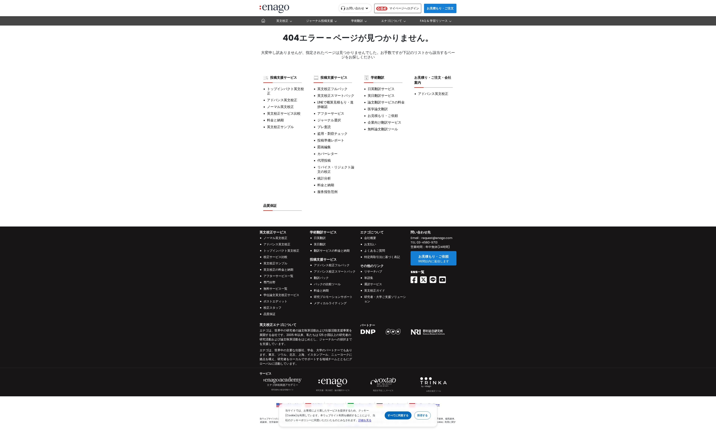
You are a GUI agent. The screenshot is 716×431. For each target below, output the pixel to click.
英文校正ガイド (374, 290)
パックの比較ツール (327, 284)
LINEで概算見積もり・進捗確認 (335, 104)
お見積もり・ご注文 (440, 8)
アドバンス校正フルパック (332, 265)
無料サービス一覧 (275, 289)
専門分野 (269, 282)
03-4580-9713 (426, 242)
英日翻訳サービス (381, 95)
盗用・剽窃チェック (332, 133)
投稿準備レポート (330, 140)
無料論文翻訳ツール (383, 129)
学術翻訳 (377, 77)
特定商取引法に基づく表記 (382, 257)
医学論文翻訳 (378, 109)
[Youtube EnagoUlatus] (444, 278)
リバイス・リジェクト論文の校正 (335, 169)
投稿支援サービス (283, 77)
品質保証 (270, 205)
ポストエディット (275, 301)
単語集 (368, 278)
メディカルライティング (330, 303)
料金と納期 (275, 120)
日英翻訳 (320, 238)
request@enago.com (436, 238)
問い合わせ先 (421, 232)
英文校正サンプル (280, 127)
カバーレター (327, 154)
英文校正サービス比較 (284, 113)
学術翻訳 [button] (357, 21)
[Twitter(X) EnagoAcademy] (425, 278)
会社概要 (370, 238)
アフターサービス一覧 (278, 276)
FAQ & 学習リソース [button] (434, 21)
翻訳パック (321, 278)
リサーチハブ (373, 271)
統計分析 (324, 178)
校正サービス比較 (275, 257)
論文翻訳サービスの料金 (386, 102)
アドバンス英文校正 (282, 100)
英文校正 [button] (282, 21)
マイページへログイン (404, 8)
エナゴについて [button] (391, 21)
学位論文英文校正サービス (281, 295)
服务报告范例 (327, 192)
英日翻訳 (320, 244)
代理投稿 (324, 160)
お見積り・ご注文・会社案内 (432, 80)
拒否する (422, 415)
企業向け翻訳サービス (384, 122)
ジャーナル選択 (329, 120)
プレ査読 (324, 127)
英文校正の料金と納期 (278, 270)
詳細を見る (364, 420)
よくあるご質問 (374, 250)
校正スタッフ (272, 308)
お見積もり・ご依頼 (383, 116)
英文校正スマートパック (335, 95)
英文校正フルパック (332, 89)
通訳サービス (373, 284)
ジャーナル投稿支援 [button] (319, 21)
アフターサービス (330, 113)
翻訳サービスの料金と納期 (332, 250)
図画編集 (324, 147)
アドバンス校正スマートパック (335, 271)
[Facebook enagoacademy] (415, 278)
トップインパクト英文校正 (285, 91)
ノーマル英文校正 (280, 107)
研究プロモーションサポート (333, 297)
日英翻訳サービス (381, 89)
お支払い (370, 244)
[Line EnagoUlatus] (434, 278)
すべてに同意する (398, 415)
